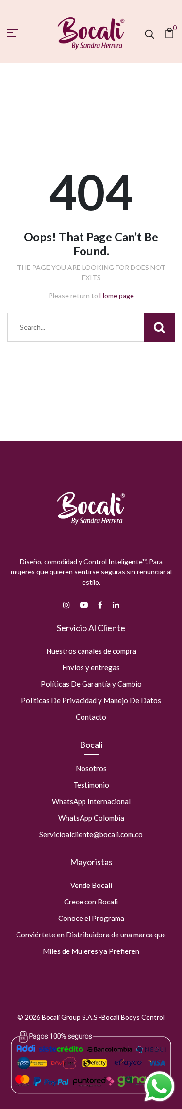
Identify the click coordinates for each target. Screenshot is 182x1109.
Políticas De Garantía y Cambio (91, 684)
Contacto (91, 717)
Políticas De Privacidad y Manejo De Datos (91, 700)
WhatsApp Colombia (91, 817)
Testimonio (91, 784)
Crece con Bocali (91, 901)
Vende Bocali (91, 885)
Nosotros (91, 768)
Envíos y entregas (91, 667)
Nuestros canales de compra (91, 651)
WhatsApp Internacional (91, 801)
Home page (116, 295)
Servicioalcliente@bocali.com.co (91, 834)
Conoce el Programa (91, 918)
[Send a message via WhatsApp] (159, 1086)
